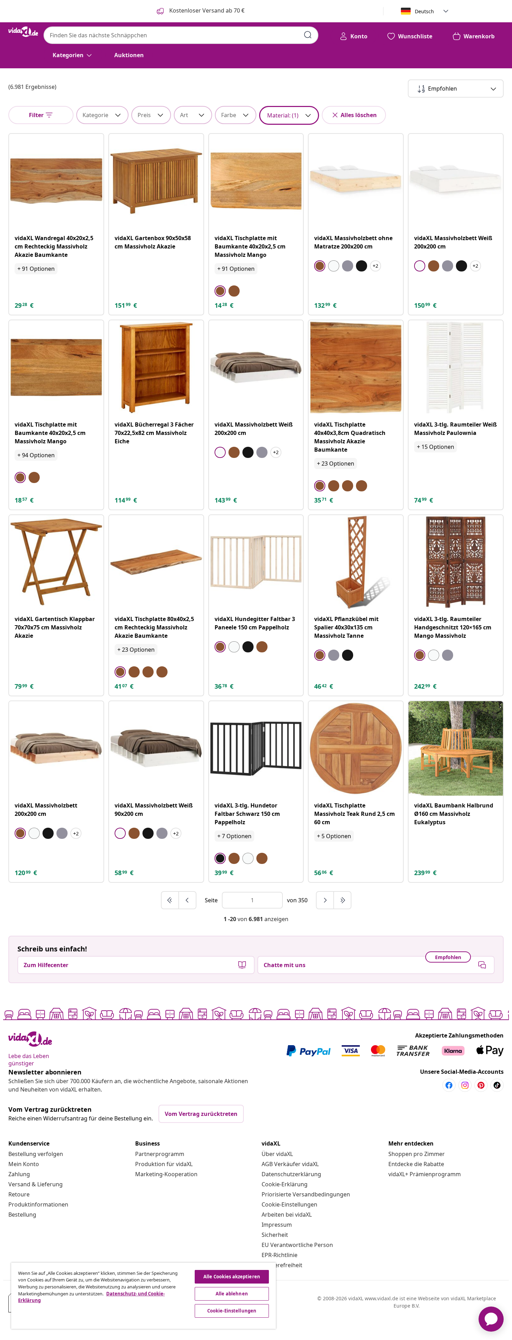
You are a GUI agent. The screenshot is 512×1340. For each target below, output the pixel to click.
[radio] (220, 291)
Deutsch (424, 11)
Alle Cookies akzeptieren (231, 1276)
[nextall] (342, 900)
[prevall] (170, 900)
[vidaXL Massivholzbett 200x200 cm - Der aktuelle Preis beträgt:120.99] (56, 748)
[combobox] (181, 35)
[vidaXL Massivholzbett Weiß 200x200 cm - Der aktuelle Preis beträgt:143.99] (256, 367)
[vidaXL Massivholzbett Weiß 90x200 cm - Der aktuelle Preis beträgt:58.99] (156, 748)
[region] (143, 1296)
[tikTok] (497, 1085)
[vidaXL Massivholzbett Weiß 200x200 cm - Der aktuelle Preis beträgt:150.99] (456, 181)
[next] (325, 900)
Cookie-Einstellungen (289, 1204)
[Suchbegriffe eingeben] (307, 34)
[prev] (187, 900)
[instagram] (464, 1085)
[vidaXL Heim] (23, 31)
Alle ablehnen (232, 1294)
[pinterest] (481, 1085)
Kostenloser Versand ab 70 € (206, 10)
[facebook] (448, 1085)
